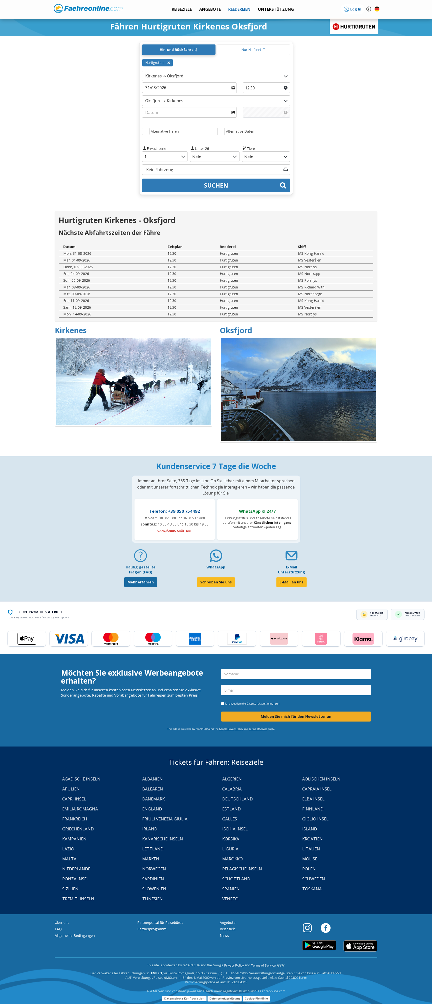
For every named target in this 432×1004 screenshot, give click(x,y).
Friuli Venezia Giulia (165, 819)
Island (309, 829)
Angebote (228, 922)
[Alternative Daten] (221, 131)
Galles (229, 819)
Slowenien (154, 889)
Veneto (230, 899)
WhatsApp (215, 567)
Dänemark (153, 799)
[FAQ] (140, 557)
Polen (309, 869)
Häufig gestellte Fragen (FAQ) (141, 569)
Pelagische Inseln (242, 869)
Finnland (313, 809)
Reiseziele (228, 929)
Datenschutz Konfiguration (184, 998)
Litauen (311, 849)
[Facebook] (325, 927)
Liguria (230, 849)
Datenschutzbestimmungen (263, 703)
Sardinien (153, 879)
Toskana (312, 889)
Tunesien (152, 899)
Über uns (62, 922)
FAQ (58, 929)
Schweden (313, 879)
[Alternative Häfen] (146, 131)
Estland (231, 809)
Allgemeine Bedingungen (75, 935)
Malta (69, 859)
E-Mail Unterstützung (291, 569)
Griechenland (78, 829)
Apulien (71, 789)
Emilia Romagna (80, 809)
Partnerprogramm (151, 929)
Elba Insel (313, 799)
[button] (276, 9)
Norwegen (154, 869)
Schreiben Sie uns (216, 582)
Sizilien (70, 889)
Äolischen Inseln (321, 779)
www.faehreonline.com (88, 8)
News (224, 935)
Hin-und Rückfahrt (177, 49)
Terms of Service (258, 729)
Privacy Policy (234, 965)
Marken (150, 859)
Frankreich (74, 819)
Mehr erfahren (141, 582)
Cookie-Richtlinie (256, 998)
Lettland (153, 849)
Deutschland (237, 799)
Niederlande (76, 869)
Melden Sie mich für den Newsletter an (296, 716)
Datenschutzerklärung (225, 998)
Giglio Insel (315, 819)
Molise (309, 859)
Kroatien (312, 839)
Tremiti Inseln (78, 899)
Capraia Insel (317, 789)
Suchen (216, 185)
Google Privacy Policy (231, 729)
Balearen (152, 789)
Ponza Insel (75, 879)
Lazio (68, 849)
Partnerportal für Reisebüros (160, 922)
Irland (149, 829)
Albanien (152, 779)
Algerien (232, 779)
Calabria (232, 789)
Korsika (230, 839)
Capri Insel (74, 799)
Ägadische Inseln (81, 779)
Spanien (231, 889)
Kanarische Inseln (162, 839)
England (152, 809)
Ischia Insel (235, 829)
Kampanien (74, 839)
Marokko (232, 859)
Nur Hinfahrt (251, 49)
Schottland (236, 879)
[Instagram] (309, 927)
